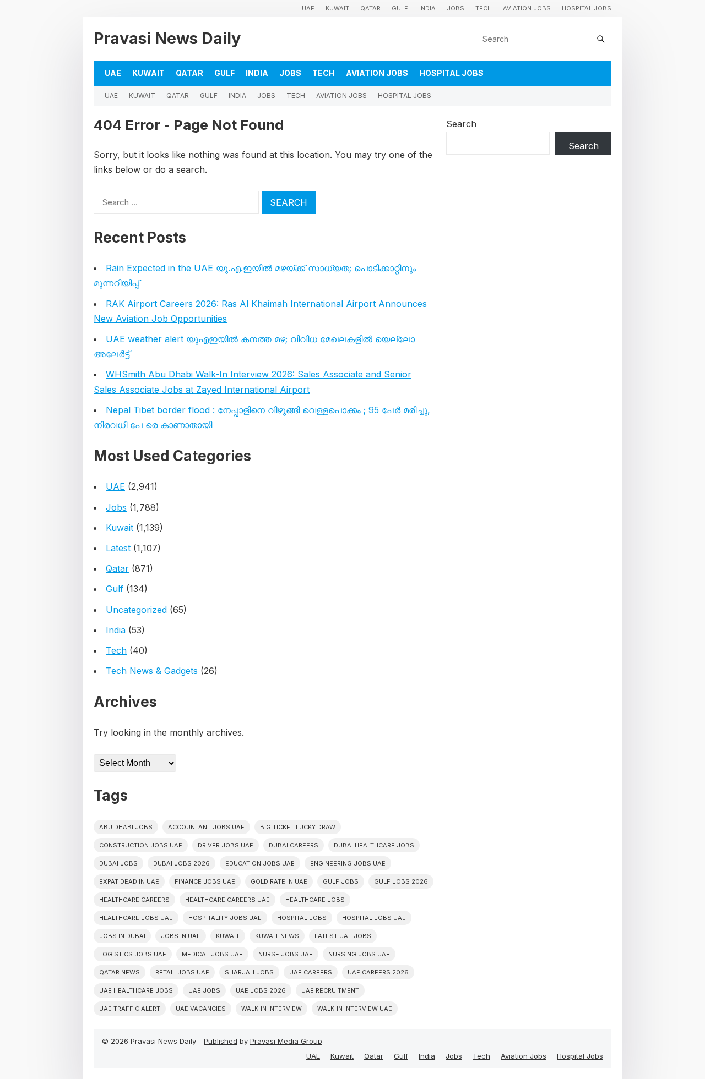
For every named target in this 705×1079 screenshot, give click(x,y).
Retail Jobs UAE (182, 972)
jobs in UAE (180, 936)
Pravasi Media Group (286, 1041)
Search (461, 123)
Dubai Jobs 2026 (181, 863)
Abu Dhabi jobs (126, 827)
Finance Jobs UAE (205, 881)
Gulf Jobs (341, 881)
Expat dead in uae (129, 881)
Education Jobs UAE (260, 863)
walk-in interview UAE (354, 1008)
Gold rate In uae (279, 881)
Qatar (370, 8)
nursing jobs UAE (359, 954)
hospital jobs (302, 918)
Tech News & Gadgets (152, 670)
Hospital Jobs (586, 8)
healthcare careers (134, 899)
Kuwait (337, 8)
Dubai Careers (293, 845)
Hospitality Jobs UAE (225, 918)
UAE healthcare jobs (136, 990)
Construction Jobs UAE (140, 845)
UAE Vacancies (201, 1008)
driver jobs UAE (225, 845)
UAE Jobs (204, 990)
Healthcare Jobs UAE (136, 918)
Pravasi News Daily (167, 38)
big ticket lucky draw (297, 827)
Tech (483, 8)
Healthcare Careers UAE (227, 899)
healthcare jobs (315, 899)
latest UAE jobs (342, 936)
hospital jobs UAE (374, 918)
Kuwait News (277, 936)
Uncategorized (136, 609)
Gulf (400, 8)
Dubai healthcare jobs (374, 845)
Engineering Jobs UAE (348, 863)
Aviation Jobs (527, 8)
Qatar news (119, 972)
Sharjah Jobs (249, 972)
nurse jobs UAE (285, 954)
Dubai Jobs (118, 863)
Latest (118, 548)
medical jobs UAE (212, 954)
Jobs (455, 8)
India (427, 8)
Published (220, 1041)
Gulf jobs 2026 (401, 881)
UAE (308, 8)
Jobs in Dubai (122, 936)
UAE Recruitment (330, 990)
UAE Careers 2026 (378, 972)
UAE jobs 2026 (261, 990)
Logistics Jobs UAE (132, 954)
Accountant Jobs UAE (206, 827)
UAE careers (310, 972)
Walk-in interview (271, 1008)
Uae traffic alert (129, 1008)
